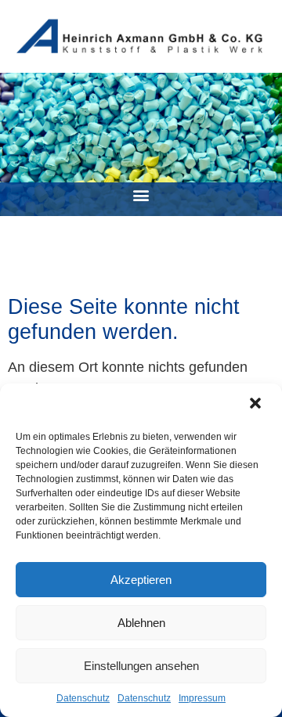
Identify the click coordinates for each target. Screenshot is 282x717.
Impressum (202, 698)
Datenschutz (83, 698)
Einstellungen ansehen (141, 665)
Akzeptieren (141, 579)
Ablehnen (141, 622)
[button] (257, 404)
